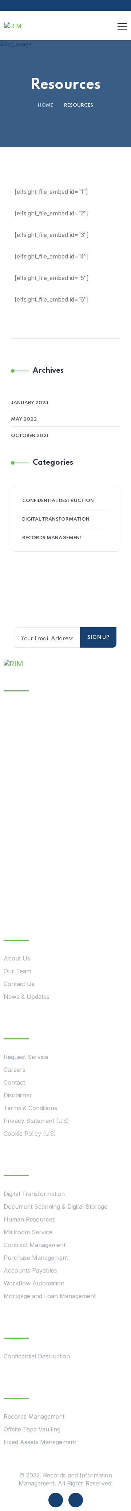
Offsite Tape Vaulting (32, 1429)
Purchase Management (36, 1257)
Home (45, 105)
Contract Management (35, 1245)
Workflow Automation (34, 1283)
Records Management (52, 538)
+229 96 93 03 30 (61, 873)
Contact (14, 1082)
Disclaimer (18, 1095)
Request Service (26, 1057)
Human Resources (29, 1219)
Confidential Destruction (58, 500)
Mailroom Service (28, 1232)
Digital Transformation (56, 519)
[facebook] (55, 1500)
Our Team (17, 971)
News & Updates (26, 996)
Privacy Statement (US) (36, 1120)
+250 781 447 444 (63, 782)
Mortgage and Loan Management (50, 1296)
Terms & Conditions (30, 1108)
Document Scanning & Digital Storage (55, 1206)
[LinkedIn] (75, 1500)
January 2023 (29, 402)
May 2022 (24, 419)
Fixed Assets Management (40, 1442)
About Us (17, 958)
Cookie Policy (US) (30, 1133)
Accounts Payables (30, 1270)
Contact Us (19, 983)
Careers (14, 1069)
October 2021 (29, 435)
